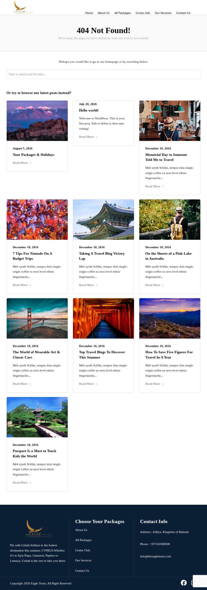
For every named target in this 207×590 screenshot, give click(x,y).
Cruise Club (82, 550)
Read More (20, 162)
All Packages (122, 13)
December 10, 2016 (158, 148)
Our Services (163, 13)
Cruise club (143, 13)
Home (89, 13)
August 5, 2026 (23, 148)
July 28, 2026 (88, 104)
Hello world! (89, 110)
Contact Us (183, 13)
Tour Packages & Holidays (33, 155)
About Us (104, 13)
